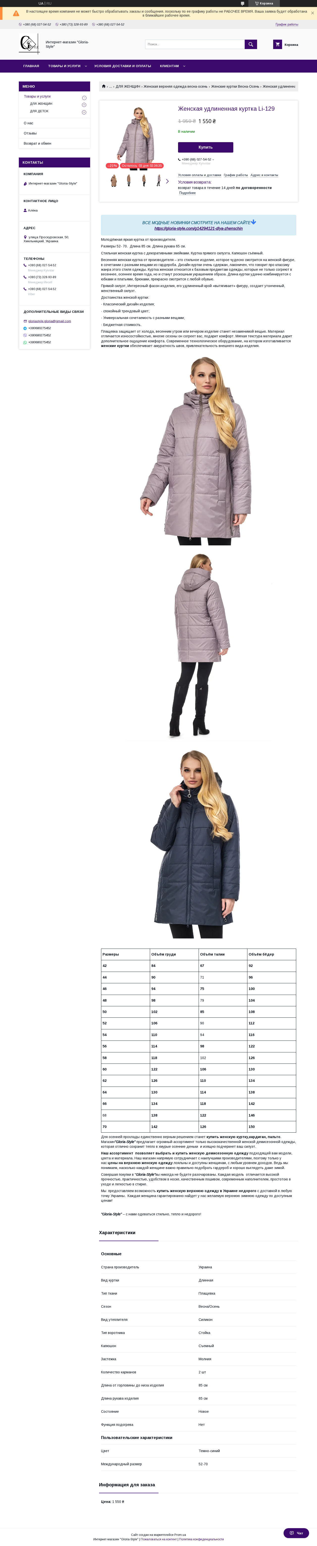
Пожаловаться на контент (159, 1539)
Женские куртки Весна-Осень (235, 86)
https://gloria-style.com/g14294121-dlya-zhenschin (199, 228)
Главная (31, 66)
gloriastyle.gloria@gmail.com (49, 321)
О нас (28, 123)
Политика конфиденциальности (201, 1539)
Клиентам (169, 66)
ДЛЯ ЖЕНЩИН (128, 86)
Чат (300, 1533)
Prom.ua (180, 1535)
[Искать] (251, 44)
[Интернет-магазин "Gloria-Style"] (29, 53)
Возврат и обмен (37, 143)
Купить (206, 147)
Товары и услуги (64, 66)
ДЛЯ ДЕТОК (39, 111)
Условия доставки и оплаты (122, 66)
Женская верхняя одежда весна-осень (176, 86)
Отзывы (30, 133)
